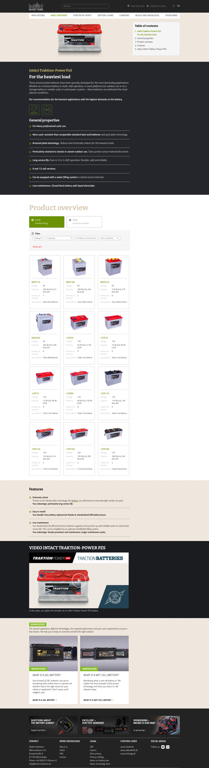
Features (141, 46)
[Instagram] (167, 747)
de (173, 6)
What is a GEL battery (44, 700)
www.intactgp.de (128, 754)
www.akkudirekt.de (129, 750)
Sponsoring (171, 15)
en (178, 6)
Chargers (124, 15)
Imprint (93, 750)
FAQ (61, 754)
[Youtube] (163, 747)
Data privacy (95, 754)
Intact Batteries (59, 15)
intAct (62, 750)
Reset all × (37, 247)
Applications (38, 15)
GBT (92, 747)
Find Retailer (137, 6)
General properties (145, 38)
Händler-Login (158, 6)
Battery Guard (105, 15)
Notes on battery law (99, 760)
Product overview (145, 42)
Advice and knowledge (147, 15)
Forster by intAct (82, 15)
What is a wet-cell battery (97, 700)
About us (64, 747)
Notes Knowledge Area (100, 764)
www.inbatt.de (127, 747)
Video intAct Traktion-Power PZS (151, 49)
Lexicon (63, 757)
